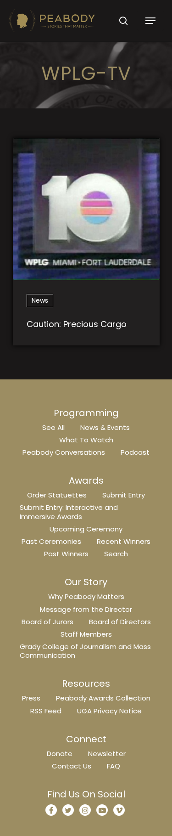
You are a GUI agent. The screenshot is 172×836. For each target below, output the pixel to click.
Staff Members (86, 634)
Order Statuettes (57, 495)
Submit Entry (123, 495)
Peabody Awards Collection (103, 698)
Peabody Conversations (63, 452)
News (40, 300)
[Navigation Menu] (150, 20)
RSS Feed (45, 711)
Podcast (135, 452)
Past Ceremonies (51, 541)
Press (31, 698)
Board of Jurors (47, 622)
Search (116, 554)
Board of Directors (120, 622)
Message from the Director (86, 609)
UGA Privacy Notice (109, 711)
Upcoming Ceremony (86, 529)
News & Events (105, 427)
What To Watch (86, 440)
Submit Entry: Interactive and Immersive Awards (69, 512)
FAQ (113, 766)
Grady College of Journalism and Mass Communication (85, 651)
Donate (59, 753)
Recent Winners (123, 541)
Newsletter (107, 753)
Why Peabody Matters (86, 596)
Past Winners (66, 554)
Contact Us (71, 766)
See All (53, 427)
